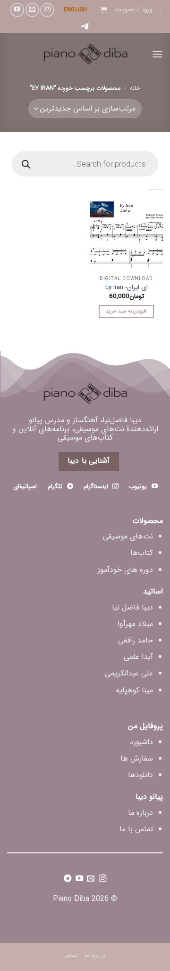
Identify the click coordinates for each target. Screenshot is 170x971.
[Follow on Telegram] (67, 880)
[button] (134, 10)
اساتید (153, 591)
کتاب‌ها (141, 553)
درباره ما (140, 813)
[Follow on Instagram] (47, 9)
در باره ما (95, 955)
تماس (71, 955)
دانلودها (140, 775)
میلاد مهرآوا (135, 624)
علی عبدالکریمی (129, 673)
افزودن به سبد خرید (126, 311)
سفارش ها (136, 758)
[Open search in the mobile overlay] (85, 163)
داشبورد (141, 742)
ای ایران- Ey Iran (126, 287)
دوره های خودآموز (125, 570)
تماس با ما (136, 829)
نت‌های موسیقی (128, 536)
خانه (135, 88)
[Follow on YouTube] (17, 9)
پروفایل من (145, 726)
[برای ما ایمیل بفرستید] (32, 9)
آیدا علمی (138, 657)
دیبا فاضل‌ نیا (132, 607)
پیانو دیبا (149, 796)
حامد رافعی (135, 640)
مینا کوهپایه (134, 690)
